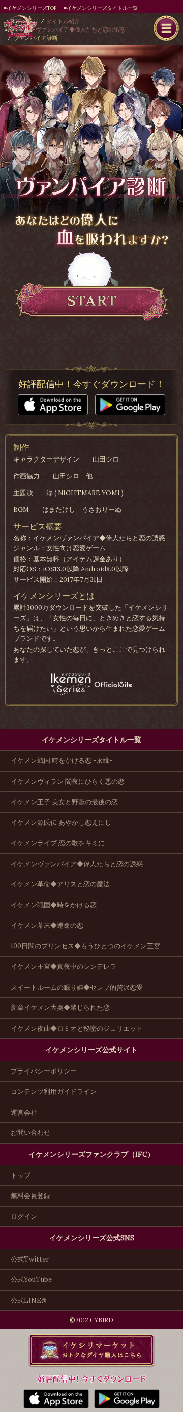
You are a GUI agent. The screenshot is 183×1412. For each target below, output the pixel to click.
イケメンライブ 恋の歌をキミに (58, 843)
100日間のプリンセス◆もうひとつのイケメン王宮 (85, 946)
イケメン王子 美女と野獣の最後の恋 (64, 801)
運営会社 (24, 1112)
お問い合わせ (30, 1132)
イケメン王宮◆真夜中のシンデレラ (63, 966)
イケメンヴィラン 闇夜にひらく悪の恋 (68, 781)
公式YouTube (31, 1279)
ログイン (24, 1216)
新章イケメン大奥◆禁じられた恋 (60, 1007)
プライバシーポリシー (44, 1071)
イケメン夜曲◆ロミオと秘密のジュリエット (77, 1028)
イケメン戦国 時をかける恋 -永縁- (61, 760)
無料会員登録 (30, 1195)
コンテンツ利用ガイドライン (54, 1091)
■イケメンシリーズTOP (30, 8)
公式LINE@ (29, 1300)
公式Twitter (30, 1259)
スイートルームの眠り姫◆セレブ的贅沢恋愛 (77, 987)
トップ (20, 1175)
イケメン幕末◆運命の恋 (47, 925)
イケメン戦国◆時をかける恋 (54, 905)
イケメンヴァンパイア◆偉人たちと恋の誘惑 (77, 864)
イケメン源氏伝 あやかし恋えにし (61, 822)
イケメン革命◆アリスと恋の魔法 (60, 884)
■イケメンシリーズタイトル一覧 (101, 8)
